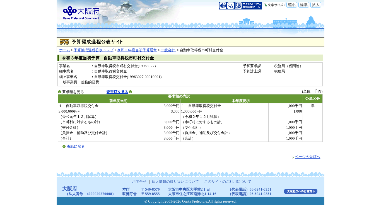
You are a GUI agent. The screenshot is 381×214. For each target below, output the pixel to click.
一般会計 (168, 50)
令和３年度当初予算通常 (137, 50)
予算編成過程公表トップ (94, 50)
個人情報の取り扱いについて (176, 182)
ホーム (64, 50)
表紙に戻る (76, 147)
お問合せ (139, 182)
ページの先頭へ (307, 157)
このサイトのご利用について (227, 182)
